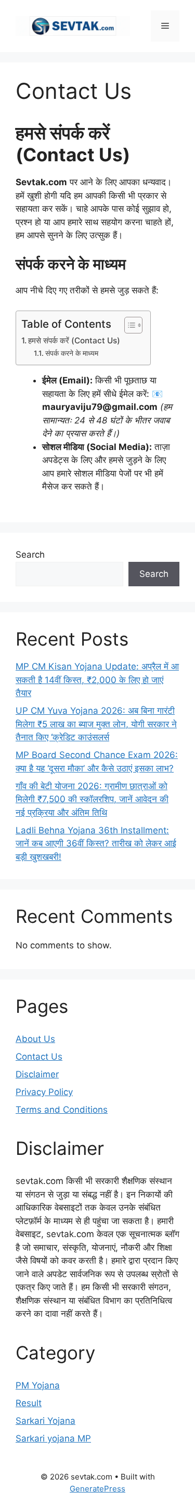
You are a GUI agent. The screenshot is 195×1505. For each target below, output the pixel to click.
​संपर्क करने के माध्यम (71, 353)
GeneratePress (97, 1489)
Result (29, 1403)
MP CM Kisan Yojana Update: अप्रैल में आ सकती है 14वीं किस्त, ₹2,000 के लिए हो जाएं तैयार (97, 679)
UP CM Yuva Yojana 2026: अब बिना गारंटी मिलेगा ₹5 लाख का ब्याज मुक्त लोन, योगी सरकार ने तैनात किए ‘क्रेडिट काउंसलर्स (96, 723)
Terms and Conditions (62, 1109)
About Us (35, 1039)
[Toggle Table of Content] (128, 325)
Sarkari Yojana (45, 1421)
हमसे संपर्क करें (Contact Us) (74, 340)
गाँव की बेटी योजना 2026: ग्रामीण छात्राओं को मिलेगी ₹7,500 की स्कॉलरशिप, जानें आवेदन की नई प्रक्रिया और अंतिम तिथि (92, 799)
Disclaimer (37, 1074)
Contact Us (39, 1056)
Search (30, 554)
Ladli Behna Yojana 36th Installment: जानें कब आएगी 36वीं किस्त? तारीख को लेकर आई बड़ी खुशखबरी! (96, 843)
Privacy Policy (44, 1092)
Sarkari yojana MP (53, 1438)
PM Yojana (38, 1385)
